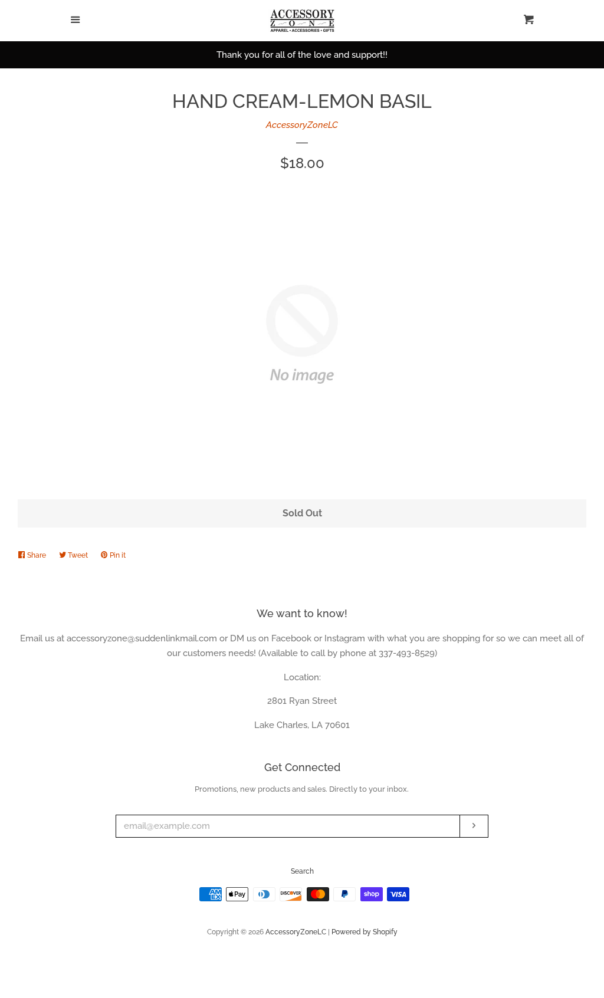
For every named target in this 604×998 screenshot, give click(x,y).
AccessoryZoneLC (302, 125)
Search (302, 871)
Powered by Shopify (364, 932)
